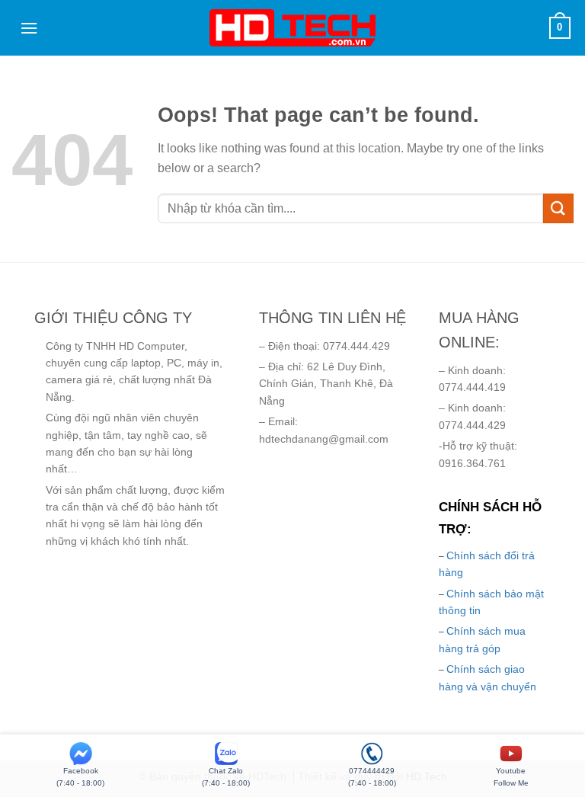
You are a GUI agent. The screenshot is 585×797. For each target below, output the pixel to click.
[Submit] (558, 208)
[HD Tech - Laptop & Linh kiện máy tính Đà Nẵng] (292, 27)
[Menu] (29, 27)
